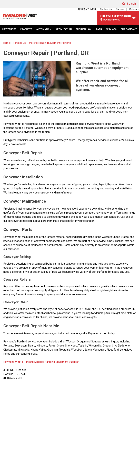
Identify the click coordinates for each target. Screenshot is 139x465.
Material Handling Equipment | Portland (50, 42)
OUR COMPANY (129, 29)
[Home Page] (20, 16)
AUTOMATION (43, 29)
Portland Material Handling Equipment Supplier (51, 361)
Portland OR (19, 42)
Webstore (134, 9)
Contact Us (106, 9)
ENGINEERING (83, 29)
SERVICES (111, 29)
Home (6, 42)
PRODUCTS (26, 29)
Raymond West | (13, 361)
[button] (126, 4)
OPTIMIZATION (63, 29)
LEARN (98, 29)
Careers (120, 9)
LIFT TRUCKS (9, 29)
